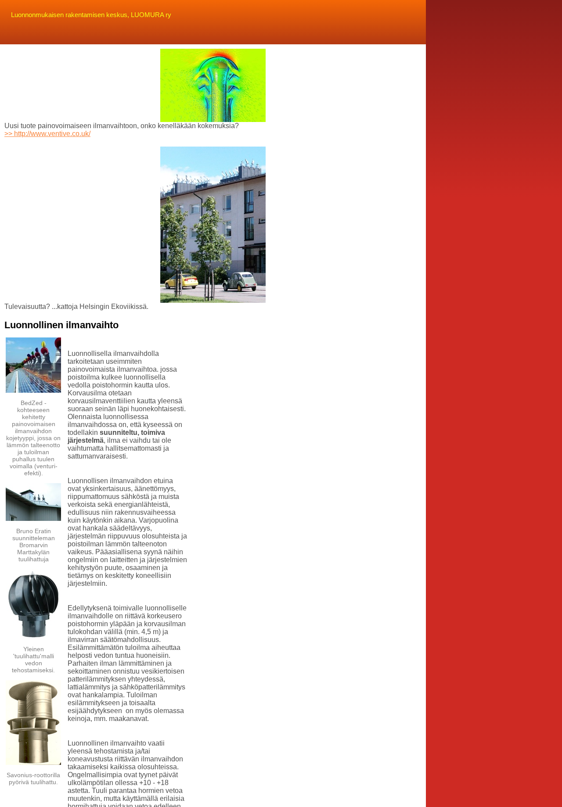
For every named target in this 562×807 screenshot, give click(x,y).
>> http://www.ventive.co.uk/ (47, 133)
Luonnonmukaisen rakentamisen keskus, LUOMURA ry (91, 14)
